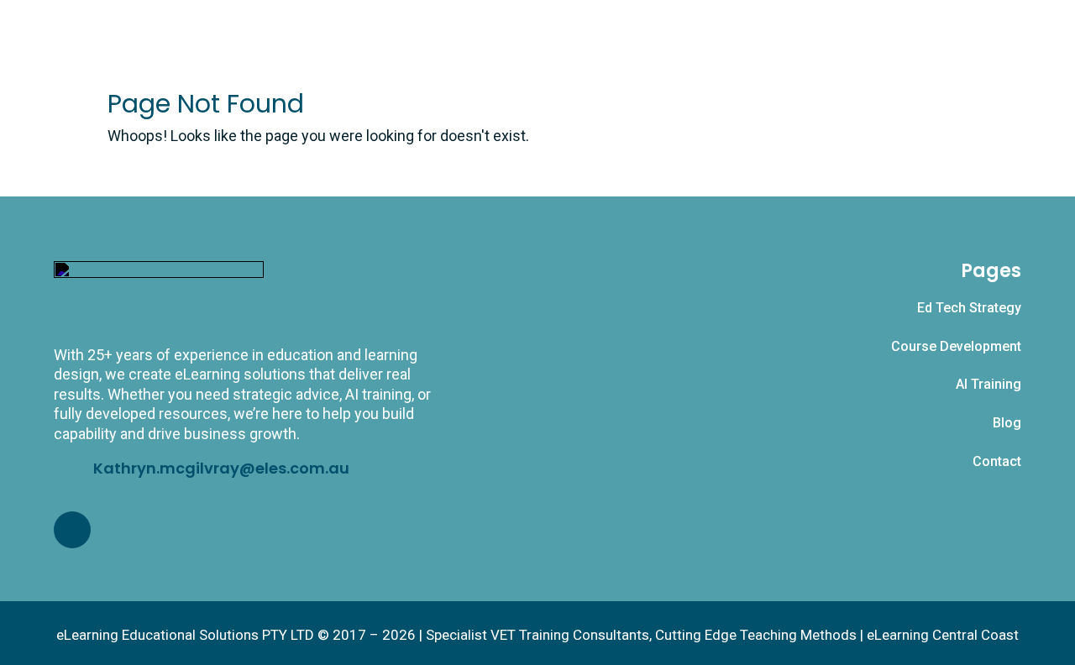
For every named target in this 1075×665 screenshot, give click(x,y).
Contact (997, 461)
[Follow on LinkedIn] (72, 529)
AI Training (988, 384)
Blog (1007, 423)
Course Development (956, 346)
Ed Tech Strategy (969, 308)
